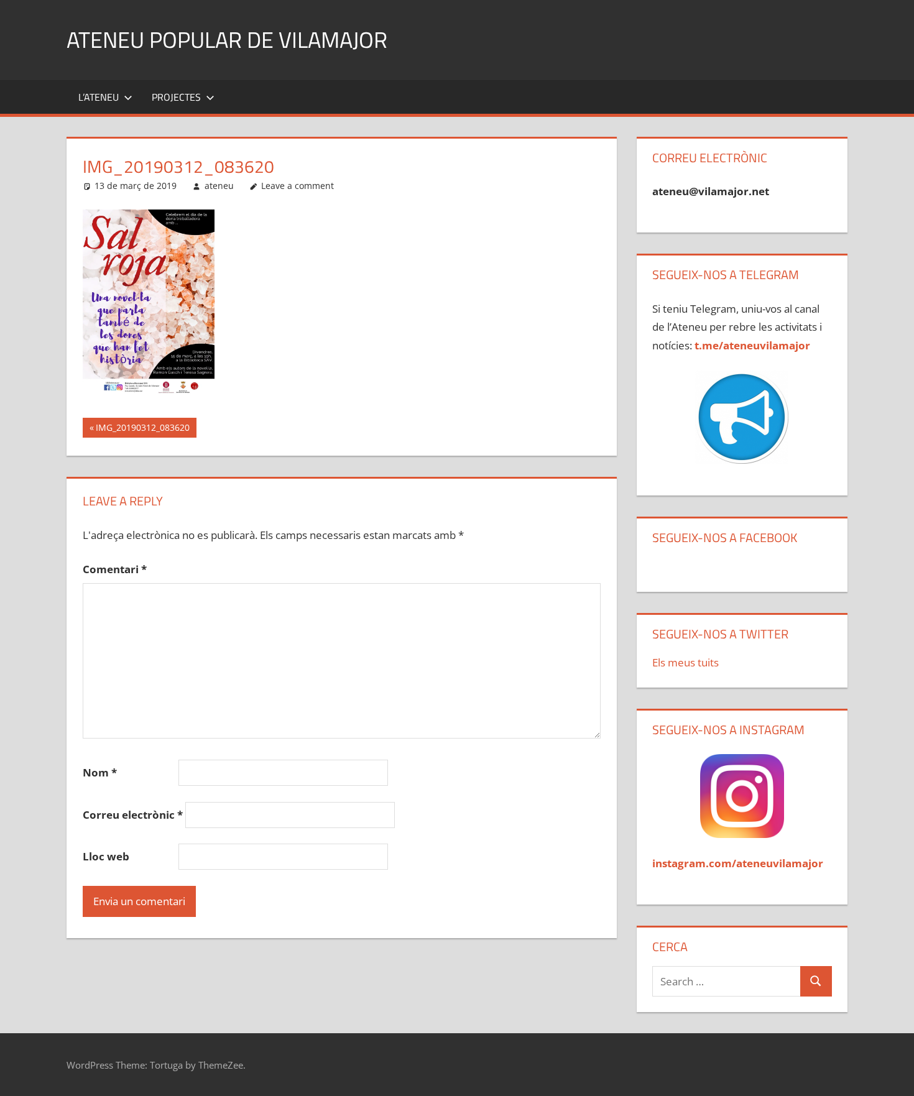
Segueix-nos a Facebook (724, 537)
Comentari (115, 569)
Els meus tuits (685, 662)
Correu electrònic (133, 815)
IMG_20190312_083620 (142, 429)
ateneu (219, 185)
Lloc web (106, 856)
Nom (100, 772)
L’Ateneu (98, 97)
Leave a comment (297, 185)
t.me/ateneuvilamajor (752, 345)
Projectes (176, 97)
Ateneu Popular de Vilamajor (227, 39)
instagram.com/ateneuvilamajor (737, 863)
